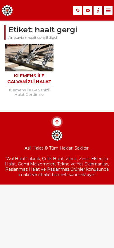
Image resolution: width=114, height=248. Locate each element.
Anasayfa (16, 37)
